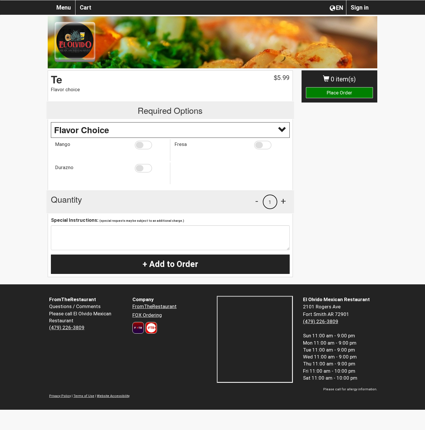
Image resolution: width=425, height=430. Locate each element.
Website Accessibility (113, 396)
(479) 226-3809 (66, 327)
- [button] (256, 200)
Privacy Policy (60, 396)
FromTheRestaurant (154, 306)
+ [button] (283, 200)
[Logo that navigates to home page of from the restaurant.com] (138, 328)
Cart (85, 7)
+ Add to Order (170, 264)
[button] (150, 145)
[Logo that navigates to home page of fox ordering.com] (150, 328)
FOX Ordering (147, 315)
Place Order (339, 93)
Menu (63, 7)
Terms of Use (83, 396)
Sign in (360, 7)
